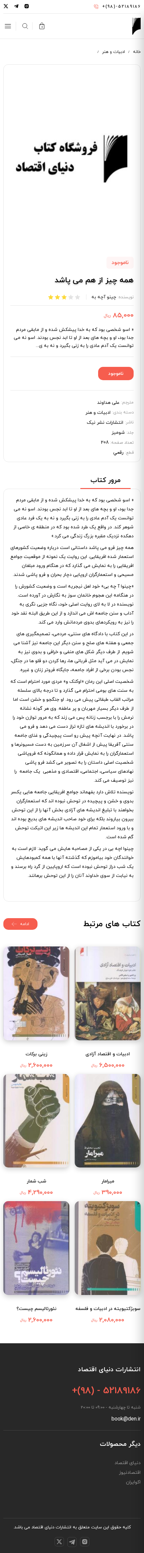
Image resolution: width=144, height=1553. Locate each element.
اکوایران (133, 1482)
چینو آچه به (103, 297)
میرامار (107, 1181)
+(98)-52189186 (121, 7)
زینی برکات (36, 1054)
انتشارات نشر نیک (105, 422)
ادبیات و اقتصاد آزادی (107, 1054)
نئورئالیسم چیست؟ (36, 1309)
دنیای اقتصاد (128, 1463)
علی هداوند (108, 402)
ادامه (24, 924)
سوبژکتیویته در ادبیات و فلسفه (107, 1309)
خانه (137, 52)
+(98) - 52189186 (106, 1391)
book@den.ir (126, 1419)
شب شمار (36, 1181)
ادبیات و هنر (113, 52)
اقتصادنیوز (130, 1472)
